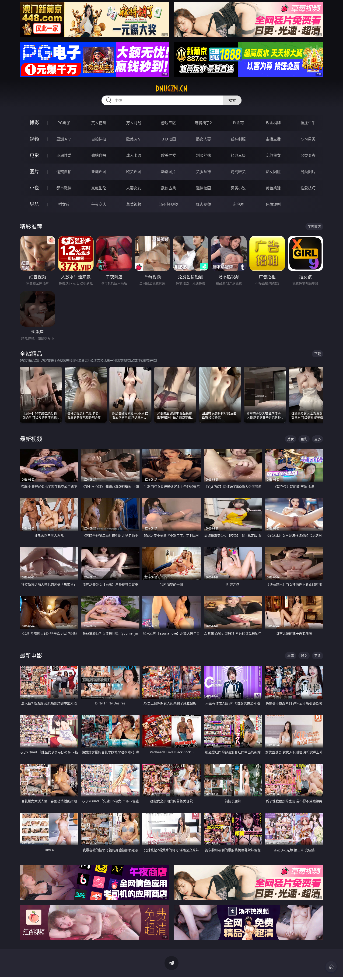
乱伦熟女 (273, 155)
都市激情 (63, 188)
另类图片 (308, 171)
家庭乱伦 (98, 188)
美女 (290, 439)
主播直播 (273, 139)
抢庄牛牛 (308, 122)
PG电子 (64, 122)
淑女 (304, 655)
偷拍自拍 (98, 155)
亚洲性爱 (63, 155)
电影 (34, 155)
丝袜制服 (238, 139)
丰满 (290, 655)
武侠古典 (168, 188)
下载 (317, 354)
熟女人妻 (203, 139)
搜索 (232, 100)
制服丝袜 (203, 155)
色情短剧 (273, 204)
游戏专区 (168, 122)
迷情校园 (203, 188)
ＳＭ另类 (308, 139)
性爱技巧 (308, 188)
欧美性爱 (168, 155)
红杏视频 (203, 204)
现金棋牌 (273, 122)
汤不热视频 (168, 204)
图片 (34, 171)
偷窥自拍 (63, 171)
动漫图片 (168, 171)
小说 (34, 188)
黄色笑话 (273, 188)
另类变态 (308, 155)
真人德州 (98, 122)
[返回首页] (331, 966)
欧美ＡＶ (133, 139)
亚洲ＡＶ (63, 139)
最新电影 (31, 655)
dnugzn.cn (171, 88)
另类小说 (238, 188)
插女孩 (64, 204)
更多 (317, 439)
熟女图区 (273, 171)
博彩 (34, 123)
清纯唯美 (238, 171)
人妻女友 (133, 188)
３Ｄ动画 (168, 139)
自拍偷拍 (98, 139)
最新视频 (31, 439)
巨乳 (304, 439)
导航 (34, 204)
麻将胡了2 (203, 122)
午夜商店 (98, 204)
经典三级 (238, 155)
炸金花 (238, 122)
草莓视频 (133, 204)
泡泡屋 (238, 204)
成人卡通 (133, 155)
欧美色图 (133, 171)
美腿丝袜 (203, 171)
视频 (34, 139)
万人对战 (133, 122)
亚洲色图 (98, 171)
